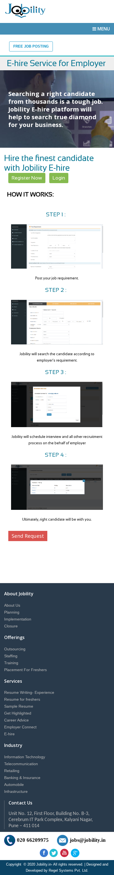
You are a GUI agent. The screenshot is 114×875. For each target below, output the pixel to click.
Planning (11, 612)
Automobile (14, 784)
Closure (11, 626)
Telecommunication (21, 764)
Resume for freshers (22, 699)
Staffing (10, 656)
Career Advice (16, 720)
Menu (103, 29)
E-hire (9, 734)
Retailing (11, 770)
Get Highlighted (17, 713)
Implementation (17, 619)
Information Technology (24, 757)
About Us (12, 605)
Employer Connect (20, 727)
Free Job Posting (31, 46)
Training (11, 663)
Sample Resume (18, 706)
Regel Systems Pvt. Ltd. (68, 870)
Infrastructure (16, 791)
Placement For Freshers (25, 670)
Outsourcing (14, 649)
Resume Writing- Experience (29, 692)
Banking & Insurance (22, 777)
